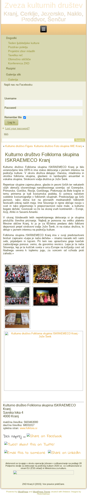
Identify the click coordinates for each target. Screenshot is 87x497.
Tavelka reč (15, 55)
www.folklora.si (28, 428)
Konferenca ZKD (18, 63)
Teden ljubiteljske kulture (23, 43)
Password (10, 107)
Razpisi (10, 68)
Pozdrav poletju (18, 47)
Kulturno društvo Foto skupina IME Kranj (58, 146)
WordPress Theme (41, 492)
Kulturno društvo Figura (19, 146)
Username (10, 98)
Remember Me (13, 117)
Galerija (13, 79)
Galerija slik (13, 74)
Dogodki (11, 38)
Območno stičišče (19, 59)
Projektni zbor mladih (21, 51)
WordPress (23, 492)
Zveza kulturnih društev (43, 5)
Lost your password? (17, 128)
